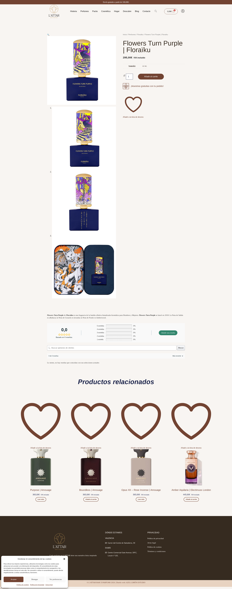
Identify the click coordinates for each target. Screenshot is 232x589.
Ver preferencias (56, 579)
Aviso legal (49, 585)
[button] (64, 559)
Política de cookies (23, 585)
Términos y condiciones (156, 551)
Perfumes (84, 11)
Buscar (181, 348)
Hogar (116, 11)
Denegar (34, 579)
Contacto (146, 11)
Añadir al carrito (151, 77)
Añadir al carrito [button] (91, 499)
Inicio (125, 34)
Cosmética (105, 11)
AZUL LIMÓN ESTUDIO (135, 582)
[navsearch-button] (156, 11)
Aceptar (14, 579)
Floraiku (140, 34)
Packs (95, 11)
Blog (137, 11)
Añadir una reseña (168, 333)
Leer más (41, 499)
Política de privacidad (37, 585)
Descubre (127, 11)
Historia (73, 11)
